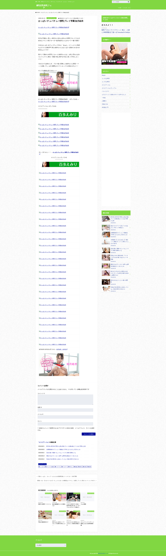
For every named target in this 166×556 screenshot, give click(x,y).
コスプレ (58, 466)
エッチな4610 (105, 81)
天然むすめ (105, 104)
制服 (76, 466)
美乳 (81, 466)
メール (40, 414)
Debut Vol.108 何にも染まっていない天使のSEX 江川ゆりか (62, 459)
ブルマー (65, 466)
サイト (40, 421)
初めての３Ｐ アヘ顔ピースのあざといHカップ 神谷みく (119, 227)
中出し (71, 466)
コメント (41, 393)
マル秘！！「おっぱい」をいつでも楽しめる (124, 9)
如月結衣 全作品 (61, 349)
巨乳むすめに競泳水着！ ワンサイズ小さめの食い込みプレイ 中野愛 (119, 258)
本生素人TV (105, 107)
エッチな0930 (105, 78)
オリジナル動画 (50, 466)
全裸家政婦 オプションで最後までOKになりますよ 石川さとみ (63, 449)
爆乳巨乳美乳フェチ (44, 6)
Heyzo (103, 75)
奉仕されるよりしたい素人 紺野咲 (119, 282)
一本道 (103, 97)
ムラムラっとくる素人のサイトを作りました (114, 94)
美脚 (90, 466)
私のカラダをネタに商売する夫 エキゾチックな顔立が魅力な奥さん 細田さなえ (120, 274)
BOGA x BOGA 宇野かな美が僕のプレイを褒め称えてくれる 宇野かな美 (66, 446)
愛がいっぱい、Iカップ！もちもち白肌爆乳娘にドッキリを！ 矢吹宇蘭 (57, 476)
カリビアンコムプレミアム (109, 88)
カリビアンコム (44, 442)
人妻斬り (104, 101)
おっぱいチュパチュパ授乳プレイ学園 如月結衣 (53, 27)
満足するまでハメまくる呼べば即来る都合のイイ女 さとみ (62, 456)
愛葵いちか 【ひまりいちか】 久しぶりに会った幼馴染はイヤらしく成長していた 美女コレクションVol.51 (66, 480)
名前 (40, 407)
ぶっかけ (42, 466)
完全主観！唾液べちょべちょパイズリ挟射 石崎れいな (61, 452)
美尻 (85, 466)
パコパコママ (105, 91)
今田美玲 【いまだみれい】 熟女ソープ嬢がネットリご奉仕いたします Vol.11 (120, 242)
